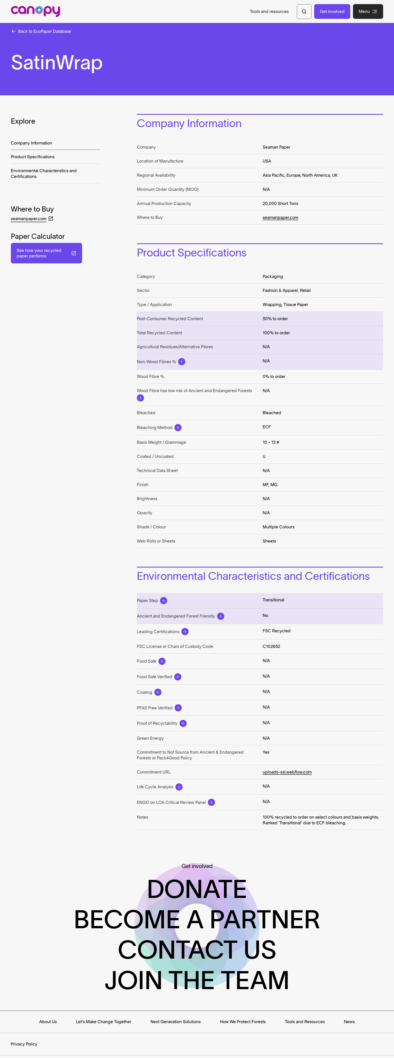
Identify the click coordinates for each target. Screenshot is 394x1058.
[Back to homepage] (35, 11)
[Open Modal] (181, 361)
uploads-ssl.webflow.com (287, 772)
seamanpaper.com (280, 217)
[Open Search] (304, 11)
